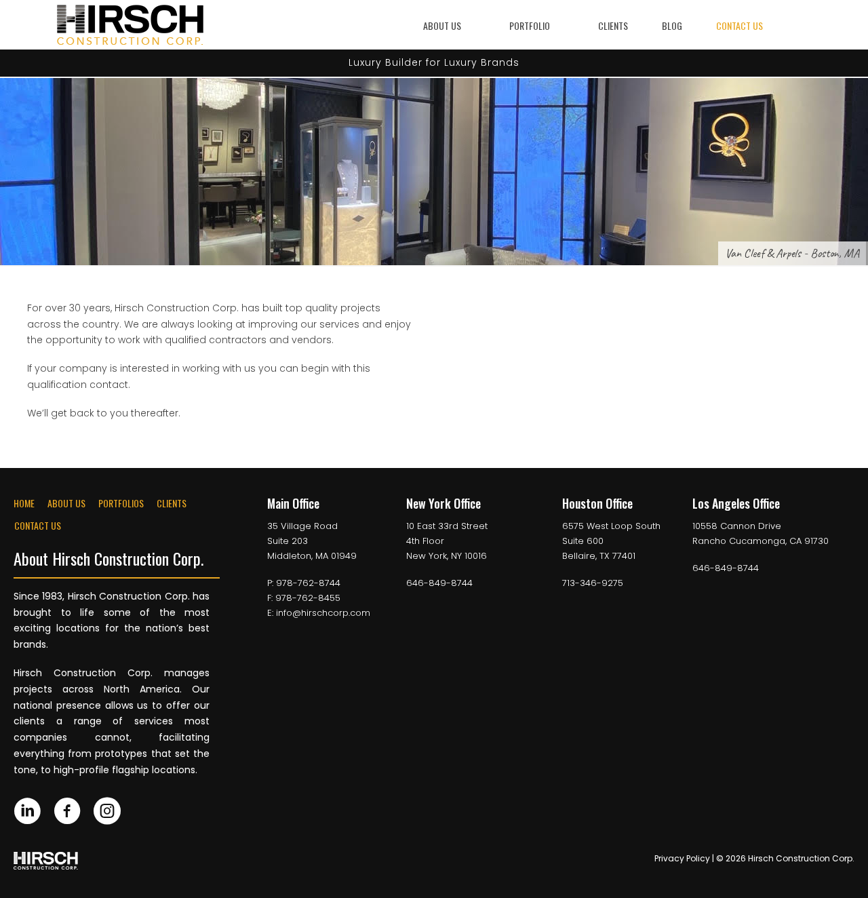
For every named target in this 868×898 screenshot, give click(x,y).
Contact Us (739, 25)
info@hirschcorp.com (323, 612)
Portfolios (121, 503)
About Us (442, 25)
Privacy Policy (682, 858)
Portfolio (529, 25)
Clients (613, 25)
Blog (672, 25)
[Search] (802, 25)
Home (24, 503)
